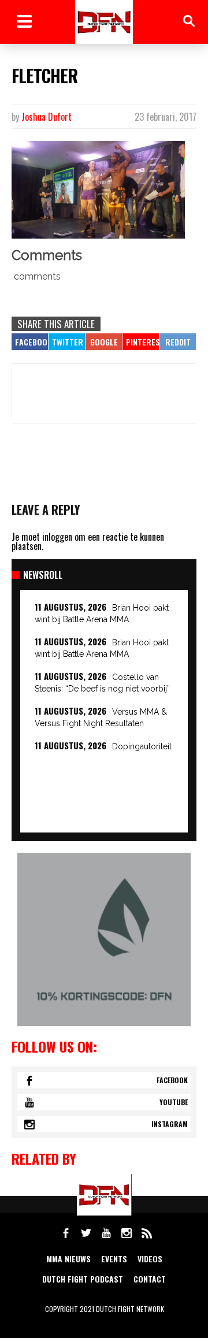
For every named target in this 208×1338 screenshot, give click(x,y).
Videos (150, 1258)
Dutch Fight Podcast (82, 1279)
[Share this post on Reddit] (177, 341)
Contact (149, 1279)
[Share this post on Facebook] (30, 341)
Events (114, 1258)
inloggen (57, 537)
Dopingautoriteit (142, 746)
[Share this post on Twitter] (67, 341)
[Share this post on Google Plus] (104, 341)
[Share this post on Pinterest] (140, 341)
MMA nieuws (68, 1258)
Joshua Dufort (46, 117)
